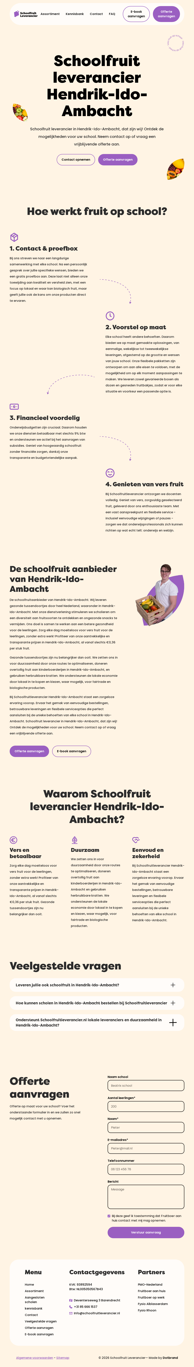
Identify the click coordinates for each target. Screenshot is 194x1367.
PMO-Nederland (150, 1284)
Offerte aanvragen (166, 13)
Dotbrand (170, 1358)
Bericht (113, 1181)
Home (29, 1284)
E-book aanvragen (136, 13)
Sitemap (62, 1358)
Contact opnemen (76, 159)
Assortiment (50, 14)
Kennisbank (75, 14)
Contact (96, 14)
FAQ (112, 14)
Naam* (113, 1119)
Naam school (118, 1077)
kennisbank (33, 1308)
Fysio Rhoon (147, 1310)
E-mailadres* (118, 1140)
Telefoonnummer (121, 1161)
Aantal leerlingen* (121, 1098)
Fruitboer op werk (151, 1297)
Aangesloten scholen (35, 1299)
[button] (97, 985)
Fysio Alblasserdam (153, 1304)
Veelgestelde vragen (41, 1321)
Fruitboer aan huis (152, 1291)
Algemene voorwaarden (34, 1358)
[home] (26, 14)
